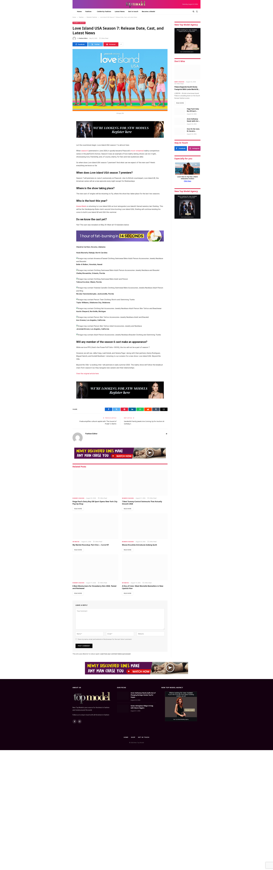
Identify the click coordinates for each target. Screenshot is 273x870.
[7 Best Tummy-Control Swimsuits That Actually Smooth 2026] (145, 483)
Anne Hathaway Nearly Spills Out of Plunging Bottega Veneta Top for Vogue (193, 120)
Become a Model (148, 11)
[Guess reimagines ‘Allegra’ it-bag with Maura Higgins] (123, 709)
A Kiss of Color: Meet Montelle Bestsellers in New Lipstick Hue (142, 587)
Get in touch (133, 11)
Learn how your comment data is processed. (115, 654)
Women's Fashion (79, 23)
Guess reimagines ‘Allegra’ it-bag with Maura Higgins (142, 707)
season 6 (84, 151)
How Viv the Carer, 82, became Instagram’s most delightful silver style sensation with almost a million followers (193, 130)
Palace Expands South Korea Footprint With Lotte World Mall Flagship (187, 88)
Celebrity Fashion (104, 11)
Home (79, 11)
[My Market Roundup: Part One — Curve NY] (95, 526)
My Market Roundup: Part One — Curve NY (91, 545)
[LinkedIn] (65, 136)
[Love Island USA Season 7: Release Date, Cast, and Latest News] (120, 80)
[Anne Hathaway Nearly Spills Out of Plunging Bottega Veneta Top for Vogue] (179, 121)
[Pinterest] (65, 141)
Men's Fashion (179, 82)
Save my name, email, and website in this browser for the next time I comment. (105, 639)
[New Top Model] (135, 4)
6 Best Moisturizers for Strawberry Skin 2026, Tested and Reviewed (94, 587)
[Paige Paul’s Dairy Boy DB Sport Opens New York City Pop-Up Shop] (95, 483)
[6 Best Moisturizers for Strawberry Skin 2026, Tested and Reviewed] (95, 567)
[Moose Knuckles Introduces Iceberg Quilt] (145, 526)
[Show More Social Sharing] (121, 44)
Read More (78, 508)
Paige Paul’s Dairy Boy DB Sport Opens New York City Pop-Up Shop (95, 502)
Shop (133, 737)
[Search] (193, 11)
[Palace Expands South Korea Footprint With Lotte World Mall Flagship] (187, 72)
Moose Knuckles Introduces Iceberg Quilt (139, 545)
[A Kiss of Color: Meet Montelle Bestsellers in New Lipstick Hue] (145, 567)
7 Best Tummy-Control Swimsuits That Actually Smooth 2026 (142, 502)
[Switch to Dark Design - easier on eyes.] (197, 11)
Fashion (88, 11)
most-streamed (137, 151)
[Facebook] (65, 125)
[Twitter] (65, 130)
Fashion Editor (83, 38)
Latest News (120, 11)
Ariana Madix (81, 206)
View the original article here (87, 374)
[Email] (65, 147)
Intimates (76, 541)
